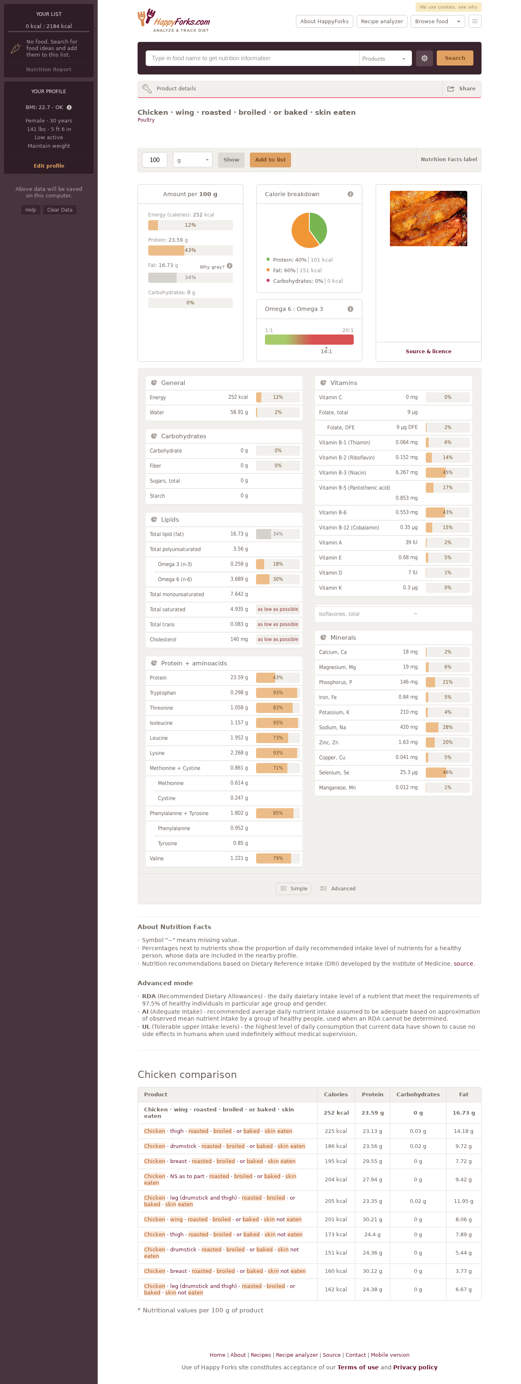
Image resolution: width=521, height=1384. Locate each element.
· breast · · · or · (220, 1161)
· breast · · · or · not (225, 1271)
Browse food (431, 21)
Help (30, 210)
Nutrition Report (49, 69)
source (463, 963)
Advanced (343, 889)
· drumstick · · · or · (224, 1146)
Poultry (146, 120)
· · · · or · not (223, 1219)
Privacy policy (415, 1367)
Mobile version (390, 1355)
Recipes (261, 1355)
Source (332, 1355)
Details (69, 108)
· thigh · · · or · (218, 1131)
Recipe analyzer (382, 21)
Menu (475, 21)
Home (217, 1355)
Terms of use (358, 1367)
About (238, 1355)
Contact (356, 1355)
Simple (299, 889)
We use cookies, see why (448, 7)
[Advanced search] (424, 58)
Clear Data (59, 210)
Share (467, 89)
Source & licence (428, 351)
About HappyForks (324, 21)
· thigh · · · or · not (223, 1234)
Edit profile (49, 166)
